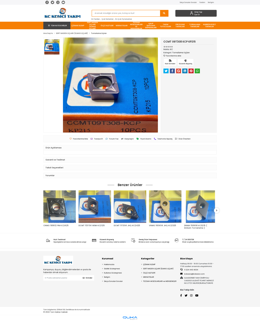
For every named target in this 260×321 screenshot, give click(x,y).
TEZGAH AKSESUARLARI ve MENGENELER (159, 281)
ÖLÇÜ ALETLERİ (149, 273)
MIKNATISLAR (148, 277)
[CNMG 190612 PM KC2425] (59, 206)
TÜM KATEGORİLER (59, 25)
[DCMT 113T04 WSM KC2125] (95, 206)
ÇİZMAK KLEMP (149, 264)
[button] (77, 25)
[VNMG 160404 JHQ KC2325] (165, 206)
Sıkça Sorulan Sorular (188, 2)
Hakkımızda (109, 264)
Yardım (202, 2)
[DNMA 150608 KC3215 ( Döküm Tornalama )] (200, 206)
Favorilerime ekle (173, 55)
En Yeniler (95, 19)
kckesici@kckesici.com (194, 274)
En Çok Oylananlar (123, 19)
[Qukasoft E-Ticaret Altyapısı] (130, 318)
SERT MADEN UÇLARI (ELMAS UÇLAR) (158, 268)
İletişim (211, 2)
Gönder (89, 278)
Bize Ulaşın (186, 258)
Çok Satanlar (107, 19)
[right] (216, 210)
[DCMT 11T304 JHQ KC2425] (130, 206)
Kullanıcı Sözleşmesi (113, 273)
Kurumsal (107, 258)
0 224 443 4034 (191, 269)
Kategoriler (147, 258)
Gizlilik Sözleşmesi (112, 268)
